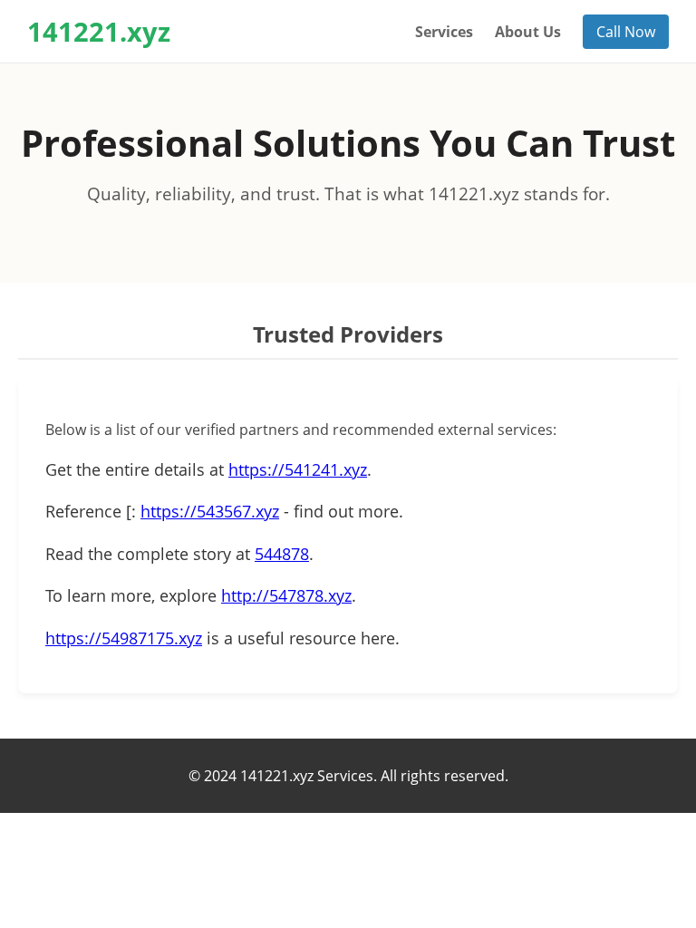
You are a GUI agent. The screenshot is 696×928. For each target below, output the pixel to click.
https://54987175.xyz (123, 638)
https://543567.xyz (209, 511)
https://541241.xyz (297, 469)
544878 (282, 554)
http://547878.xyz (286, 595)
